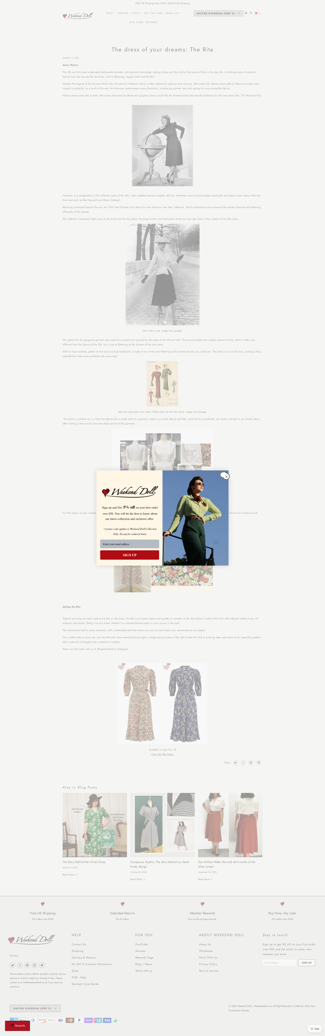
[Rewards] (17, 1026)
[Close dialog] (223, 475)
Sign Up (129, 555)
